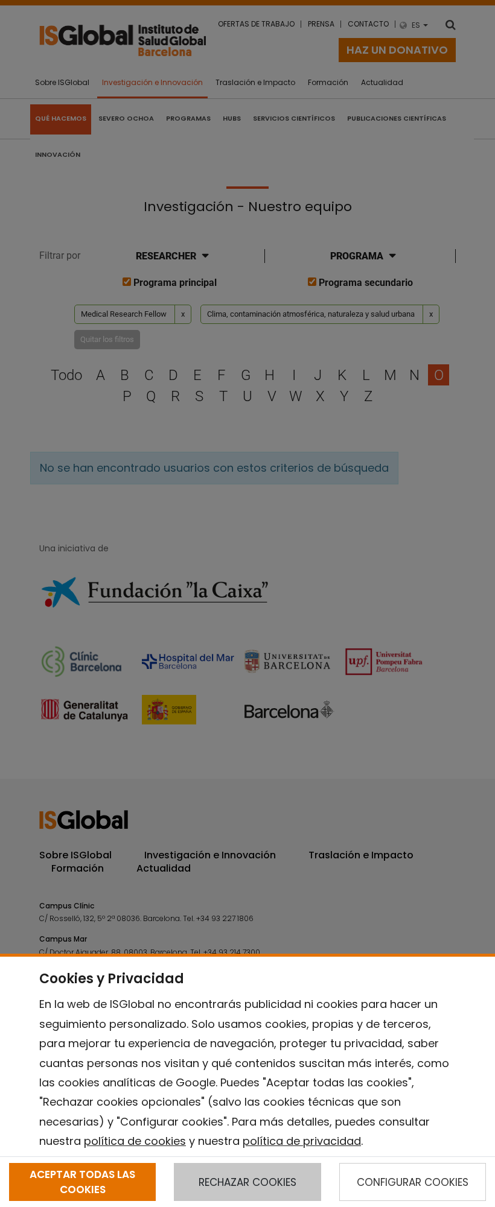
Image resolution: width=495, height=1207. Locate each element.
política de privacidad (302, 1140)
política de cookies (135, 1140)
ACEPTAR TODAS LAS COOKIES (82, 1181)
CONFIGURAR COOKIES (412, 1182)
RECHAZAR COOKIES (247, 1182)
